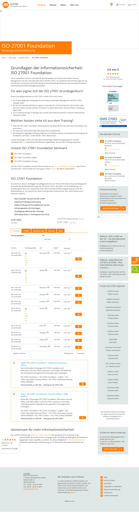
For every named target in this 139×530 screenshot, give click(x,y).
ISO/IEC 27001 (24, 58)
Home (4, 58)
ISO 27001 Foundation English (25, 157)
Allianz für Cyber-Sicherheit (41, 435)
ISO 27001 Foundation (22, 154)
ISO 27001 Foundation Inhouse (26, 161)
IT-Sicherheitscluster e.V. (76, 440)
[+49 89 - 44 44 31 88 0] (135, 261)
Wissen (53, 5)
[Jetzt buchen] (78, 258)
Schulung (41, 5)
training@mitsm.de (30, 489)
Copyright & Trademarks (113, 486)
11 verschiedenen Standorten (65, 166)
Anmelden (108, 483)
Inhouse (53, 169)
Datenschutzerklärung (112, 489)
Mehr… (73, 492)
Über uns (74, 5)
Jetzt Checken (110, 449)
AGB (105, 477)
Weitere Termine (19, 353)
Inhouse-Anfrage (111, 208)
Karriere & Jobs (109, 480)
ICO (24, 142)
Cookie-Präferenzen (111, 496)
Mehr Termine (110, 153)
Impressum (108, 492)
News (63, 5)
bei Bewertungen (113, 77)
